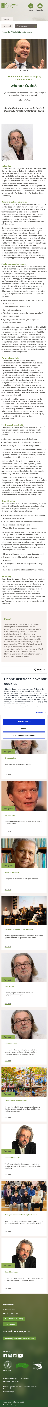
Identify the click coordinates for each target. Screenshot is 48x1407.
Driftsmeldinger (8, 1392)
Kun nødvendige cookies (24, 736)
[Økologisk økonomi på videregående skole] (24, 1196)
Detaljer (39, 712)
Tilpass (23, 729)
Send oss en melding (14, 1319)
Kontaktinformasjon (10, 1379)
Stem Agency (14, 1405)
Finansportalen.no (9, 1389)
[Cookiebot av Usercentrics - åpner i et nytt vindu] (34, 670)
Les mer (8, 774)
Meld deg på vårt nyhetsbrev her (19, 1338)
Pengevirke (7, 19)
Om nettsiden (24, 1379)
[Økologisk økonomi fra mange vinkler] (24, 910)
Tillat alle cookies (24, 722)
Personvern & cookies (11, 1381)
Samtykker (10, 1324)
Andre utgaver (22, 26)
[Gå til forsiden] (9, 5)
